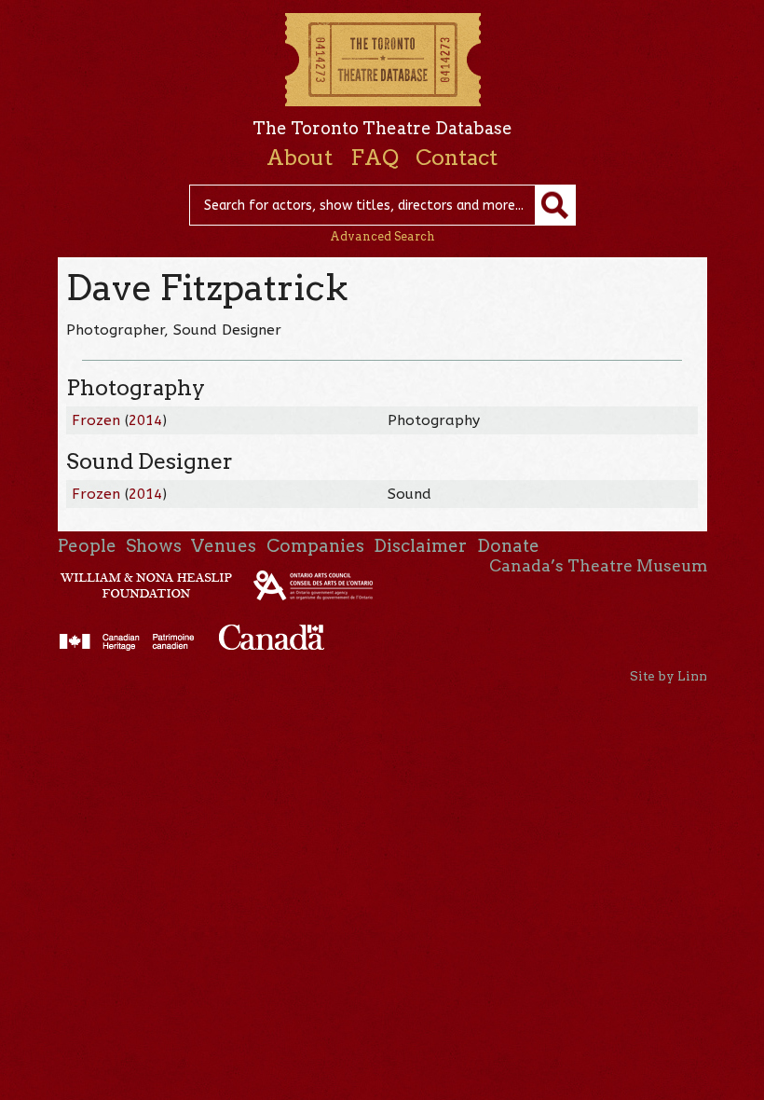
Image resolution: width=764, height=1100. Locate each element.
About (299, 157)
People (87, 546)
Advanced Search (382, 236)
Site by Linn (668, 675)
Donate (508, 546)
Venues (223, 546)
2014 (145, 420)
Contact (457, 157)
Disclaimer (420, 546)
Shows (154, 546)
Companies (315, 546)
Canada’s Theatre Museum (598, 566)
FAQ (374, 157)
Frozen (96, 420)
